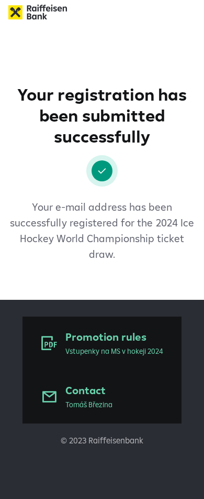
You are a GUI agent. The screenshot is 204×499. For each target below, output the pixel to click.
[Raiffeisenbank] (102, 12)
